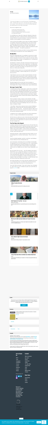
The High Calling (28, 364)
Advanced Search (19, 373)
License (17, 365)
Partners (17, 364)
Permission (35, 336)
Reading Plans (27, 365)
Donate (24, 305)
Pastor (26, 380)
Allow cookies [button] (44, 422)
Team (17, 359)
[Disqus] (24, 281)
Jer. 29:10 (15, 167)
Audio (26, 368)
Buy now (17, 314)
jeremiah (12, 321)
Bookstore (18, 367)
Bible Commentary (28, 356)
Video (26, 367)
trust (18, 328)
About (17, 357)
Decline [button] (38, 422)
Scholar (26, 382)
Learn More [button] (26, 422)
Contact (17, 369)
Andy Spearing (28, 336)
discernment (13, 328)
